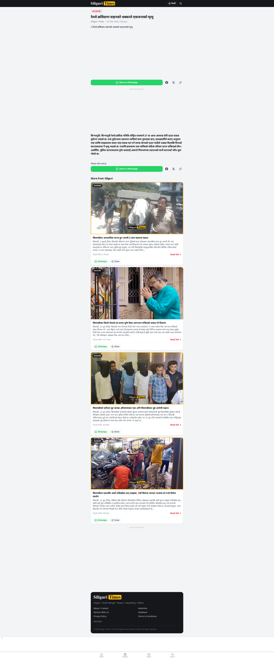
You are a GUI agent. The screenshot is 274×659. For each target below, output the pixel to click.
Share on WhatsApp (128, 82)
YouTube (98, 621)
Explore (125, 657)
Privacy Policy (100, 616)
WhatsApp (102, 261)
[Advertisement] (137, 111)
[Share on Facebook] (167, 82)
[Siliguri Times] (103, 3)
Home (101, 657)
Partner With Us (101, 612)
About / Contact (101, 608)
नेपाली (173, 3)
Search (172, 657)
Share (116, 261)
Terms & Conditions (147, 616)
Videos (149, 657)
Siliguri (96, 11)
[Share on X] (173, 82)
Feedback (142, 612)
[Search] (180, 3)
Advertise (142, 608)
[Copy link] (180, 82)
